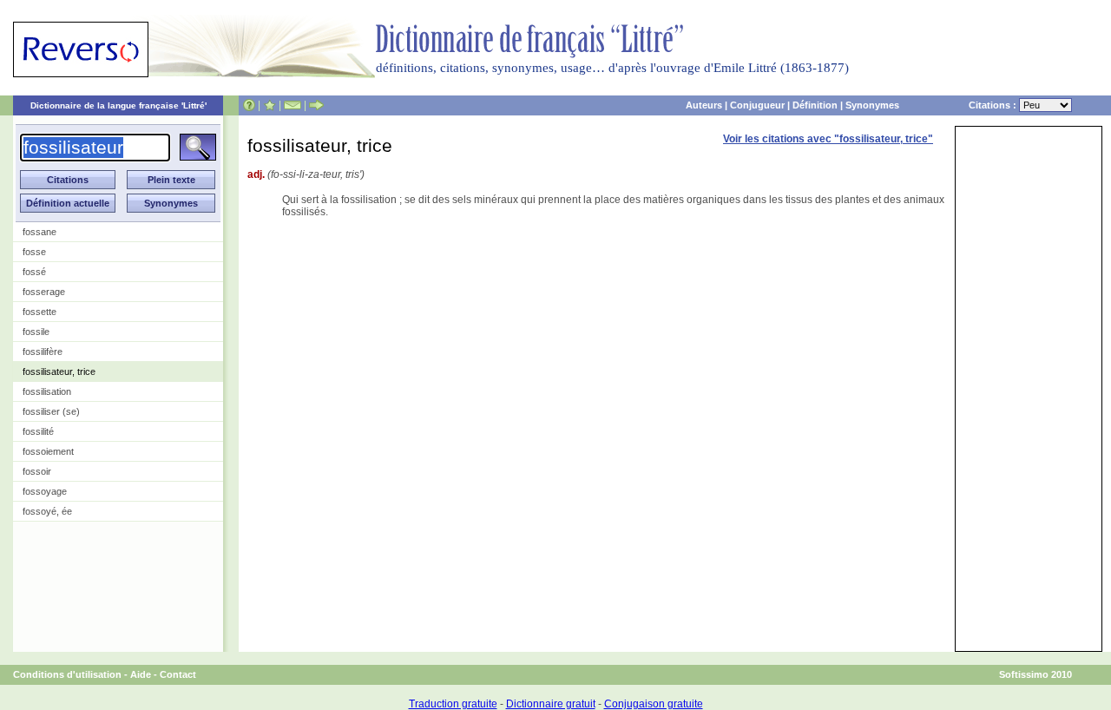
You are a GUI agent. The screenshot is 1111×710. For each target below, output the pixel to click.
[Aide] (249, 105)
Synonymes (872, 105)
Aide (140, 674)
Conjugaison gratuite (653, 704)
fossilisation (47, 391)
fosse (34, 252)
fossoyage (45, 491)
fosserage (44, 291)
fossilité (38, 431)
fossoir (37, 471)
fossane (39, 232)
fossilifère (42, 351)
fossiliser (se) (51, 411)
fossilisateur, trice (59, 371)
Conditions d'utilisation (67, 674)
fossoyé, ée (47, 511)
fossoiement (48, 451)
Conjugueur (757, 105)
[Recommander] (316, 105)
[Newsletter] (292, 105)
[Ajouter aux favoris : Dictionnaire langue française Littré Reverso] (269, 105)
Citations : (994, 105)
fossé (34, 271)
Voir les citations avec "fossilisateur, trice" (828, 139)
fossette (39, 311)
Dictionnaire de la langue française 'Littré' (118, 105)
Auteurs (704, 105)
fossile (36, 331)
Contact (178, 674)
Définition (815, 105)
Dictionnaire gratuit (550, 704)
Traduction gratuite (453, 704)
